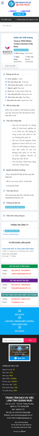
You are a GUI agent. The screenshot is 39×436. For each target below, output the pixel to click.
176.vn (23, 431)
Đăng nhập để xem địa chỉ (21, 50)
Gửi (30, 340)
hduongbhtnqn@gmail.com (21, 288)
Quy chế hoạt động (21, 422)
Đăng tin (20, 14)
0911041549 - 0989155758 (20, 299)
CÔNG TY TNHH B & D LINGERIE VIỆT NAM (17, 251)
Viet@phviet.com (17, 302)
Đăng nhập (25, 11)
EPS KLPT (19, 314)
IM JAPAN (19, 331)
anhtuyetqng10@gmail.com (21, 273)
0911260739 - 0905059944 (20, 285)
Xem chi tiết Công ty (12, 234)
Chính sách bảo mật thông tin (21, 425)
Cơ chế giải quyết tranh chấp (21, 427)
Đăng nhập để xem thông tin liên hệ (15, 207)
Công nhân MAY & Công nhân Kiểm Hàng (18, 249)
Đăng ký (13, 11)
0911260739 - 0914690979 (20, 270)
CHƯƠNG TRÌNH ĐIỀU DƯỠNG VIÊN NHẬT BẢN (19, 322)
